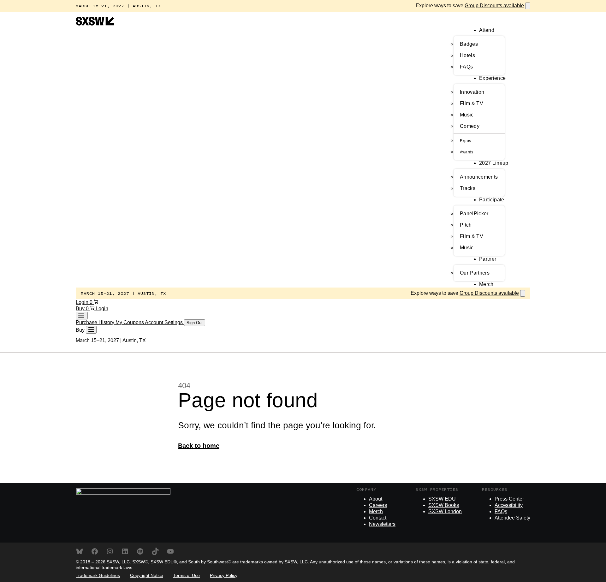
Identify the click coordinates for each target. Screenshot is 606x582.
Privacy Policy (223, 575)
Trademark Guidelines (98, 575)
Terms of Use (186, 575)
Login (83, 302)
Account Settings (164, 322)
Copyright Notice (146, 575)
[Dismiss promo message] (527, 6)
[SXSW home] (95, 24)
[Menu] (91, 330)
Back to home (198, 445)
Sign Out (195, 322)
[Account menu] (82, 315)
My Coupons (130, 322)
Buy (81, 308)
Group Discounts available (494, 5)
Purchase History (96, 322)
